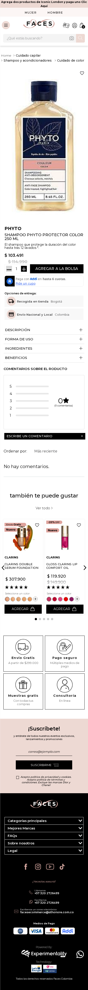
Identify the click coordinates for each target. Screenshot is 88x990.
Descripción (44, 330)
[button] (44, 436)
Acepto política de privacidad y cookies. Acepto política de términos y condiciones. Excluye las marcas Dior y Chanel (46, 781)
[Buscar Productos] (80, 38)
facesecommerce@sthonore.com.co (47, 912)
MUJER (31, 12)
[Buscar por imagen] (71, 38)
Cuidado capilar (28, 55)
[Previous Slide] (4, 567)
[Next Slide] (84, 567)
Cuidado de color (70, 60)
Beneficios (44, 358)
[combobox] (44, 38)
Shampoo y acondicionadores (28, 60)
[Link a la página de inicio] (6, 55)
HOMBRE (55, 12)
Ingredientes (44, 348)
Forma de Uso (44, 339)
